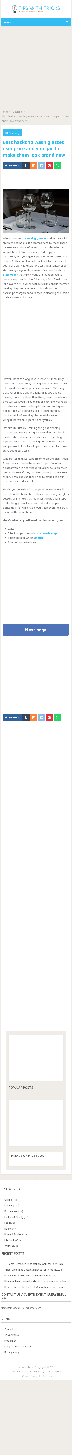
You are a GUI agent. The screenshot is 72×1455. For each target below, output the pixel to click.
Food (7, 1223)
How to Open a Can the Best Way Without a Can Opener (35, 1287)
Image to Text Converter (17, 1346)
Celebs (8, 1199)
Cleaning (13, 133)
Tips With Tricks (25, 1367)
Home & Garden (13, 1234)
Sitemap (47, 1376)
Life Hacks (10, 1240)
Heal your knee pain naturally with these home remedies (35, 1281)
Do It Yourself (11, 1211)
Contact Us (10, 1329)
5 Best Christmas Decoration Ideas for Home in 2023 (33, 1269)
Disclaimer (10, 1340)
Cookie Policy (11, 1335)
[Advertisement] (36, 67)
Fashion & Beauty (13, 1217)
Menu (7, 22)
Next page (35, 630)
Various (8, 1246)
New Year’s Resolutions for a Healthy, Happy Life (30, 1275)
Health (8, 1228)
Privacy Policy (11, 1352)
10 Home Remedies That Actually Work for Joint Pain (33, 1264)
